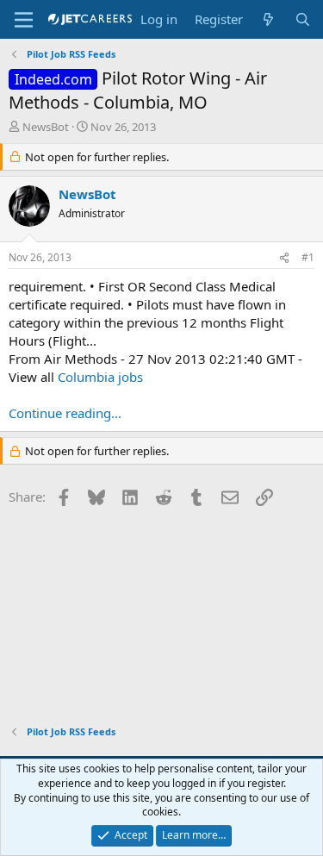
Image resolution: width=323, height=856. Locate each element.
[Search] (303, 19)
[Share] (284, 258)
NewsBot (45, 126)
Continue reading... (65, 413)
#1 (307, 257)
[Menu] (23, 20)
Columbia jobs (100, 376)
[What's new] (268, 19)
